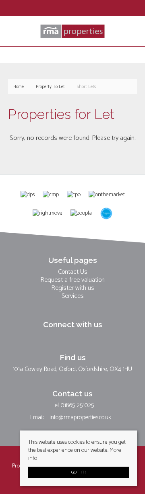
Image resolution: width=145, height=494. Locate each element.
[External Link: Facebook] (62, 9)
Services (73, 296)
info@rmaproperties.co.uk (80, 417)
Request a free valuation (72, 280)
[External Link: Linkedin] (70, 9)
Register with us (72, 288)
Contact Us (72, 272)
